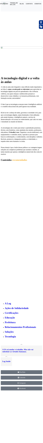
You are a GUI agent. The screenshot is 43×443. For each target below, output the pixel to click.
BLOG (22, 4)
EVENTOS (38, 4)
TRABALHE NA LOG (14, 3)
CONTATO (29, 4)
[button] (34, 9)
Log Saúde (6, 361)
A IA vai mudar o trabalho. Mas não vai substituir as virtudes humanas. (17, 350)
